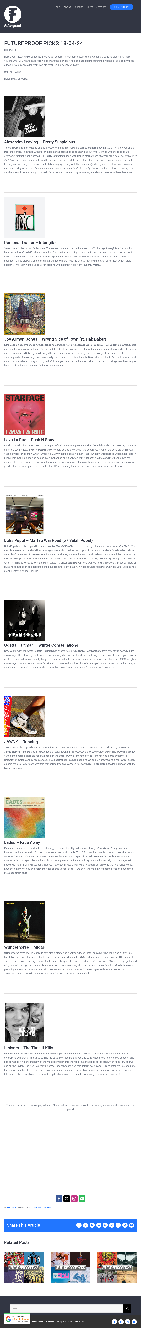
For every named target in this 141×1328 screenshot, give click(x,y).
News (49, 1207)
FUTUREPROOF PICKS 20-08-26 (66, 1267)
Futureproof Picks (39, 1207)
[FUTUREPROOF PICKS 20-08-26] (70, 1267)
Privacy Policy (80, 1322)
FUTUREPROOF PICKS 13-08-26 (112, 1267)
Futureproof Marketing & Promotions (40, 1322)
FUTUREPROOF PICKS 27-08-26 (19, 1267)
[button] (6, 1267)
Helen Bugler (11, 1207)
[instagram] (74, 1198)
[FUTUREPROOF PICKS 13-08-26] (117, 1267)
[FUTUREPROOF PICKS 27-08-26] (24, 1267)
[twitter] (66, 1198)
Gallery (29, 1267)
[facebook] (59, 1198)
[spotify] (82, 1198)
